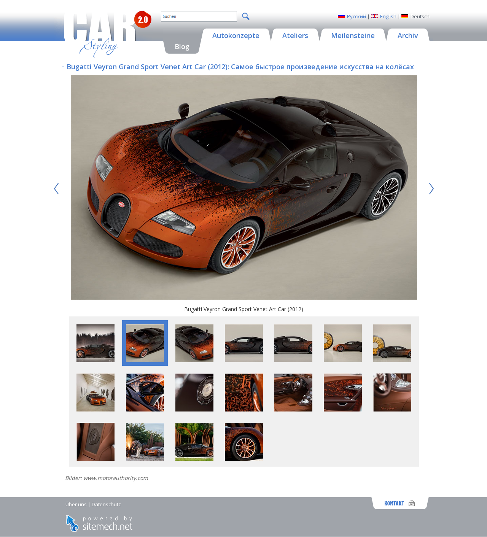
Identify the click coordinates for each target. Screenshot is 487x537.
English (388, 16)
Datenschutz (106, 504)
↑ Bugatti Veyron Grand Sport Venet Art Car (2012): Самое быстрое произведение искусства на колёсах (237, 66)
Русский (356, 16)
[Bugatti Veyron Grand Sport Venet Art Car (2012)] (244, 188)
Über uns (76, 504)
